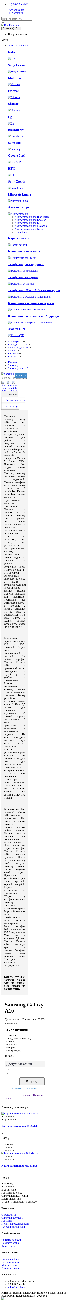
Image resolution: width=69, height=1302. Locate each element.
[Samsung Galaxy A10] (14, 373)
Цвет (7, 1069)
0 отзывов (25, 1095)
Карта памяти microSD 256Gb (19, 1126)
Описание (12, 394)
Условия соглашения (13, 1226)
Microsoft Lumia (19, 194)
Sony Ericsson (17, 65)
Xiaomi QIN (16, 329)
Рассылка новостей (12, 1268)
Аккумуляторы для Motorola (31, 225)
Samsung (14, 142)
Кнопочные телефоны (24, 251)
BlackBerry (16, 129)
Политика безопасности (15, 1223)
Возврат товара (10, 1242)
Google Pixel (16, 155)
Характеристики (15, 400)
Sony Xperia (16, 181)
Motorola (14, 78)
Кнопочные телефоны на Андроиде (33, 316)
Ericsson (14, 91)
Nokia (12, 52)
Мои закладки (9, 1265)
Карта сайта (8, 1245)
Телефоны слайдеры (23, 277)
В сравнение (32, 1088)
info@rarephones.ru (18, 1287)
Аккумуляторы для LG (28, 222)
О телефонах (8, 1214)
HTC (11, 168)
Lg (10, 117)
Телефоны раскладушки (26, 264)
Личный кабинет (11, 1259)
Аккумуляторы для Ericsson (30, 219)
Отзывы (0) (12, 406)
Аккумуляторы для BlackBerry (32, 216)
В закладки (16, 1088)
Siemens (13, 103)
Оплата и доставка (12, 1217)
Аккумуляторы (19, 207)
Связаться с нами (11, 1239)
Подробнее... (22, 232)
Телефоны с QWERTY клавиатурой (34, 290)
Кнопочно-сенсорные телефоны (31, 303)
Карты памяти (18, 238)
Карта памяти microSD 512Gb (19, 1165)
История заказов (10, 1262)
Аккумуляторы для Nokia (29, 229)
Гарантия (6, 1220)
